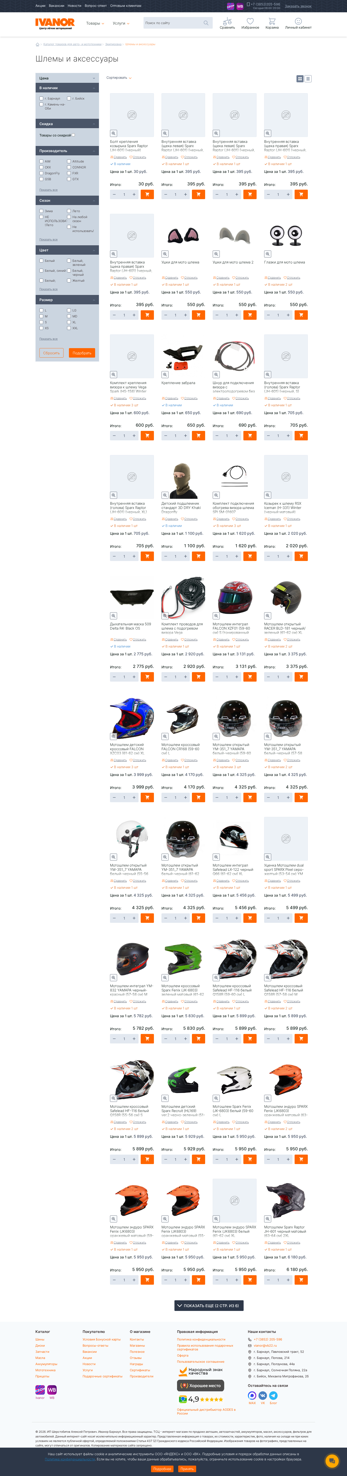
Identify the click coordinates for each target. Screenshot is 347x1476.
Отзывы (136, 1358)
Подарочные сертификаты (103, 1376)
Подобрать (82, 352)
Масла (40, 1358)
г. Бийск (78, 98)
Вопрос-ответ (96, 5)
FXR (75, 173)
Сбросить (51, 352)
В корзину (147, 194)
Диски (40, 1345)
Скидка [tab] (46, 123)
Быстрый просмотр (113, 133)
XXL (75, 328)
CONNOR (79, 167)
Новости (74, 5)
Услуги (88, 1370)
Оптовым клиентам (125, 5)
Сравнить (120, 157)
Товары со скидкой (55, 135)
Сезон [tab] (44, 200)
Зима (49, 211)
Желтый (78, 280)
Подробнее (162, 1469)
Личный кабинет (298, 27)
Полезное (137, 1351)
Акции (40, 5)
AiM (47, 161)
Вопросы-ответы (95, 1345)
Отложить (139, 157)
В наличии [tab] (48, 87)
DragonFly (52, 173)
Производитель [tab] (53, 150)
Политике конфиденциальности (70, 1459)
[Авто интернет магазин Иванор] (55, 23)
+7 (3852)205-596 (265, 4)
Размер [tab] (46, 299)
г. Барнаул (52, 98)
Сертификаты (140, 1370)
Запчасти (42, 1351)
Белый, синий (55, 270)
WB (240, 6)
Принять (187, 1469)
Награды (136, 1364)
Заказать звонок (298, 6)
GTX (75, 179)
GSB (48, 179)
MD (74, 316)
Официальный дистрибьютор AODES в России (206, 1411)
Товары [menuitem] (96, 21)
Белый (50, 261)
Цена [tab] (44, 77)
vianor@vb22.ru (265, 1345)
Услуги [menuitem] (119, 23)
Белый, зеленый (78, 263)
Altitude (78, 161)
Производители (141, 1376)
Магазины (137, 1345)
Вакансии (56, 5)
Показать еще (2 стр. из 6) (211, 1305)
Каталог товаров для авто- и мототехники (72, 44)
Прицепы (42, 1376)
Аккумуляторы (46, 1364)
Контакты (137, 1339)
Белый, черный (78, 272)
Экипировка (113, 44)
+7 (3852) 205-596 (268, 1339)
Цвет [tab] (43, 249)
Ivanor (230, 6)
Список (308, 78)
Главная (37, 44)
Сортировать (116, 78)
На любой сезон (79, 219)
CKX (48, 167)
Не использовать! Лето (83, 231)
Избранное (250, 27)
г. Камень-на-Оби (55, 106)
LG (74, 310)
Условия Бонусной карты (102, 1339)
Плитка (300, 78)
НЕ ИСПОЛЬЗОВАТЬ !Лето (56, 221)
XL (74, 322)
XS (47, 328)
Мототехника (45, 1370)
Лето (76, 211)
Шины (39, 1339)
